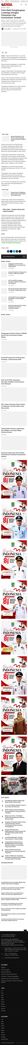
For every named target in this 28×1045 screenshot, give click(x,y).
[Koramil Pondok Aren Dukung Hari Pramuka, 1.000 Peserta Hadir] (4, 277)
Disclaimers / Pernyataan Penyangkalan (10, 976)
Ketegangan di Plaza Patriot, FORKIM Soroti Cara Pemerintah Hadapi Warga (16, 265)
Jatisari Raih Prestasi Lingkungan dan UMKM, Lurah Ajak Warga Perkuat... (17, 299)
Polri (7, 248)
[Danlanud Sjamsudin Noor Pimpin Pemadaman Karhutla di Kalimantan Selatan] (4, 310)
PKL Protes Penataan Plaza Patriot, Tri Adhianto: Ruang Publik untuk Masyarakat (13, 406)
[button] (20, 251)
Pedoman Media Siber (14, 1)
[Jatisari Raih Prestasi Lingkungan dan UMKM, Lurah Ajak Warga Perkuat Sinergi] (4, 302)
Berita (2, 1023)
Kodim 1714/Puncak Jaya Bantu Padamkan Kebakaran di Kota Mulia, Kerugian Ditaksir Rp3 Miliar (15, 857)
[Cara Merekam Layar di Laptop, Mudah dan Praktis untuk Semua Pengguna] (14, 879)
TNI (2, 990)
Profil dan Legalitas (5, 969)
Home (2, 1)
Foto (2, 1019)
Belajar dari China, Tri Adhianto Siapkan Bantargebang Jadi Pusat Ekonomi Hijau (14, 817)
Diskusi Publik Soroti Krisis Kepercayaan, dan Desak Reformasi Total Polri (15, 851)
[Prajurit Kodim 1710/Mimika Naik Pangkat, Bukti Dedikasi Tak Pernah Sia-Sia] (6, 196)
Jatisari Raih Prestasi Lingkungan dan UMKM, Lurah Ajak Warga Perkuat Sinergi (12, 430)
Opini (2, 997)
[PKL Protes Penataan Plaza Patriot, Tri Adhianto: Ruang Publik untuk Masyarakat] (4, 293)
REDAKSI (7, 1)
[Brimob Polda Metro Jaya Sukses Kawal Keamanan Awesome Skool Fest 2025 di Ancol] (6, 141)
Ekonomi (3, 1006)
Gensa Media (7, 28)
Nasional (3, 1008)
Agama (2, 1030)
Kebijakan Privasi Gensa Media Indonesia (10, 978)
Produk (2, 1028)
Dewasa (3, 1004)
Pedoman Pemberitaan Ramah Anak (9, 974)
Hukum (2, 1001)
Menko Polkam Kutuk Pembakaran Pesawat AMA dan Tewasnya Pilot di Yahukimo (15, 811)
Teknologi (3, 1010)
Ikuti (24, 256)
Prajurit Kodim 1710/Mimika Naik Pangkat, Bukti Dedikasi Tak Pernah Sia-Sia (18, 194)
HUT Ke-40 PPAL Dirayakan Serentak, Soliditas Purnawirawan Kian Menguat (17, 282)
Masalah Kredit (4, 1039)
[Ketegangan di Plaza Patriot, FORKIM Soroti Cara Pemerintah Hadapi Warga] (4, 268)
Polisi (2, 993)
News (3, 248)
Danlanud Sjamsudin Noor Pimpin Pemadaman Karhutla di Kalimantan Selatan (17, 307)
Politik (2, 999)
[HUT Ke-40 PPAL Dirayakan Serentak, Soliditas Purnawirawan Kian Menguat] (4, 285)
